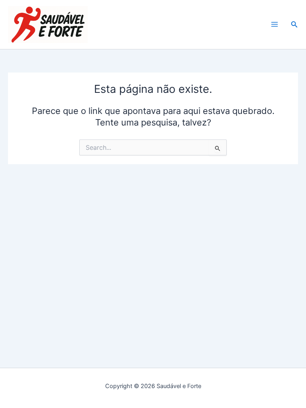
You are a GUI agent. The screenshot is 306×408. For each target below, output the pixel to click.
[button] (294, 24)
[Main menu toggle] (274, 24)
